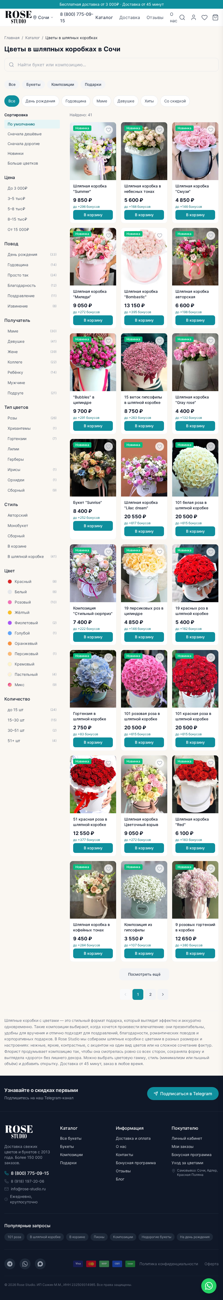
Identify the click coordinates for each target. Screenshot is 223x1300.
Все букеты (71, 1138)
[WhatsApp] (25, 1263)
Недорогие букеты (156, 1237)
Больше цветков (23, 163)
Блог (120, 1179)
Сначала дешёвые (25, 133)
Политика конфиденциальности (169, 1263)
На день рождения (195, 1237)
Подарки (93, 84)
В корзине (77, 1237)
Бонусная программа (136, 1162)
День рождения (40, 101)
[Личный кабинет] (193, 17)
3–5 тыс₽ (16, 198)
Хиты (149, 101)
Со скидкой (175, 101)
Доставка (129, 17)
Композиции (62, 84)
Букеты (33, 84)
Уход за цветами (187, 1162)
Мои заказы (183, 1146)
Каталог (104, 17)
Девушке (125, 101)
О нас (173, 17)
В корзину (93, 214)
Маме (102, 101)
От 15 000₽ (18, 229)
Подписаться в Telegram (186, 1093)
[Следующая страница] (162, 994)
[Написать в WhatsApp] (208, 1285)
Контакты (124, 1154)
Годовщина (76, 101)
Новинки (15, 153)
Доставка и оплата (133, 1138)
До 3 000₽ (17, 188)
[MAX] (40, 1263)
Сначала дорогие (24, 143)
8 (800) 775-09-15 (76, 17)
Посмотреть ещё (144, 974)
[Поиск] (182, 17)
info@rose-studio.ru (28, 1188)
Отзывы (155, 17)
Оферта (212, 1263)
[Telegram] (9, 1263)
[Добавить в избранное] (108, 129)
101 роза (14, 1237)
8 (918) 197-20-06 (27, 1181)
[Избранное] (204, 17)
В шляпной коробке (45, 1237)
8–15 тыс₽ (17, 219)
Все (12, 84)
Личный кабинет (187, 1138)
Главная (12, 37)
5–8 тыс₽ (16, 208)
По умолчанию (21, 124)
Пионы (99, 1237)
